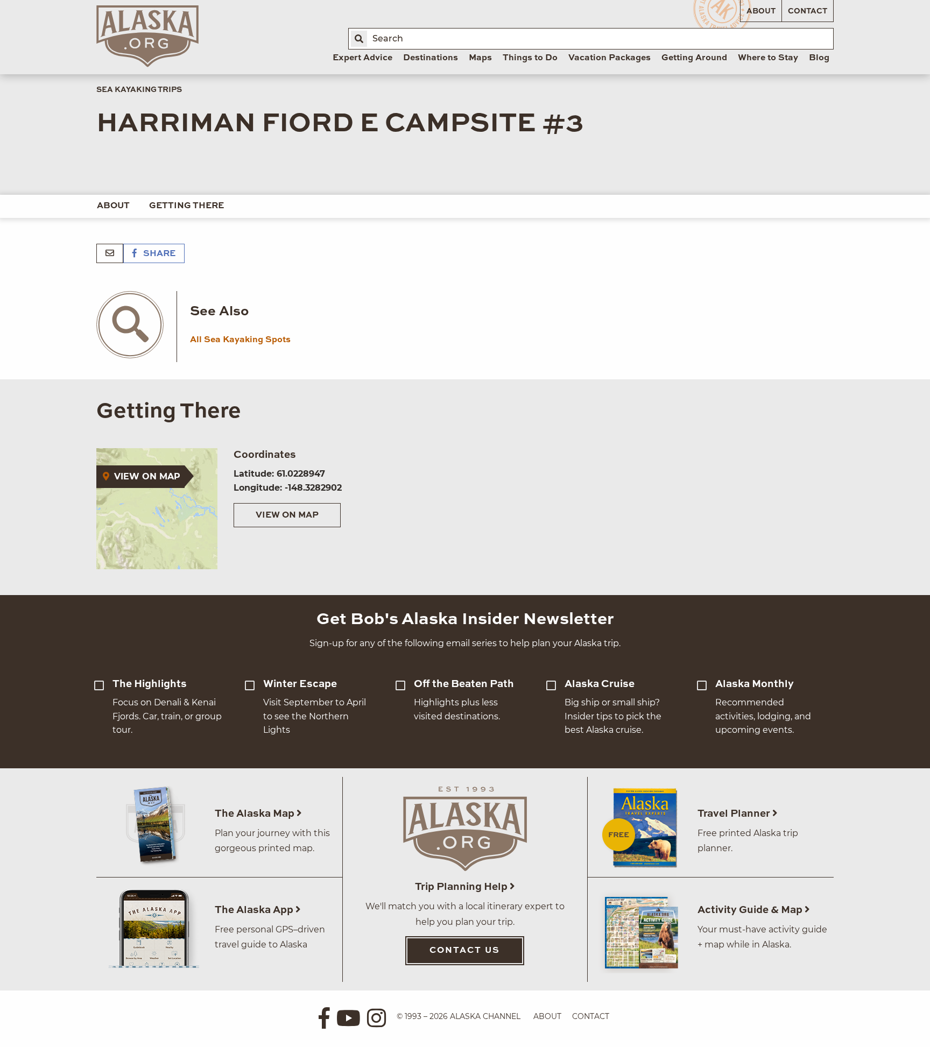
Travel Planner (735, 814)
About (761, 11)
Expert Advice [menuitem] (362, 58)
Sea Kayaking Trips (139, 90)
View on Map (287, 515)
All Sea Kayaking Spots (240, 340)
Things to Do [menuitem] (530, 58)
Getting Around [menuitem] (694, 58)
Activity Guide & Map (751, 910)
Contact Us (464, 950)
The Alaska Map (256, 814)
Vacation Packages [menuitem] (609, 58)
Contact (807, 11)
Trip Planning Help (462, 887)
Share (158, 254)
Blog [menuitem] (819, 58)
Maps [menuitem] (480, 58)
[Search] (359, 39)
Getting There (186, 206)
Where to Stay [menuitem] (768, 58)
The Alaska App (255, 910)
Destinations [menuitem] (430, 58)
